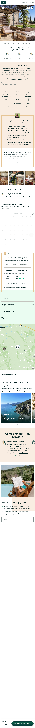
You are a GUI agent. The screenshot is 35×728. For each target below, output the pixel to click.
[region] (17, 347)
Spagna (18, 448)
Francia (9, 446)
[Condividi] (28, 8)
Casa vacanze (6, 43)
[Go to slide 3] (20, 39)
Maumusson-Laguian (17, 44)
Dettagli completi (25, 196)
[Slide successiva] (32, 22)
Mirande (28, 43)
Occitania (18, 43)
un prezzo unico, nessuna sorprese (15, 283)
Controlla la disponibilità (22, 723)
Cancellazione (7, 311)
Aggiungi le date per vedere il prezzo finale (5, 724)
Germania (10, 448)
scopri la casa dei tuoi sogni (16, 391)
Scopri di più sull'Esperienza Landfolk (16, 287)
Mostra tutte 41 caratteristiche (17, 108)
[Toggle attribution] (33, 368)
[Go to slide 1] (17, 39)
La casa (4, 298)
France (12, 43)
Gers (23, 43)
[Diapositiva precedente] (2, 22)
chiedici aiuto (23, 453)
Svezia (22, 446)
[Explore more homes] (2, 8)
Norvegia (16, 446)
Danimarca (18, 444)
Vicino (4, 318)
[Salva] (32, 8)
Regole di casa (7, 305)
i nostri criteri (16, 276)
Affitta (23, 2)
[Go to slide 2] (19, 39)
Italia (24, 444)
